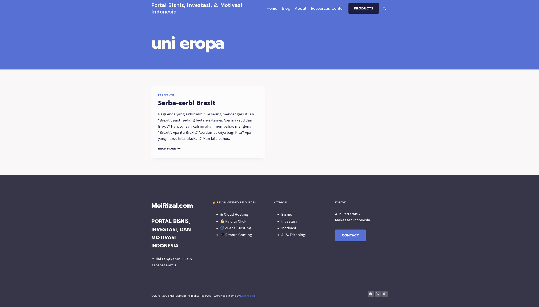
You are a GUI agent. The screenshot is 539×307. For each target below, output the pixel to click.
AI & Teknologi (293, 234)
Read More (169, 148)
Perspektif (166, 95)
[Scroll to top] (529, 299)
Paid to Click (235, 221)
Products (363, 8)
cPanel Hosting (237, 228)
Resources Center (327, 8)
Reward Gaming (238, 234)
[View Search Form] (384, 8)
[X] (378, 294)
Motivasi (288, 228)
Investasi (289, 221)
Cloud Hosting (235, 214)
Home (272, 8)
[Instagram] (385, 294)
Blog (286, 8)
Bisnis (286, 214)
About (300, 8)
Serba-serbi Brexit (186, 103)
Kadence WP (247, 295)
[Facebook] (371, 294)
